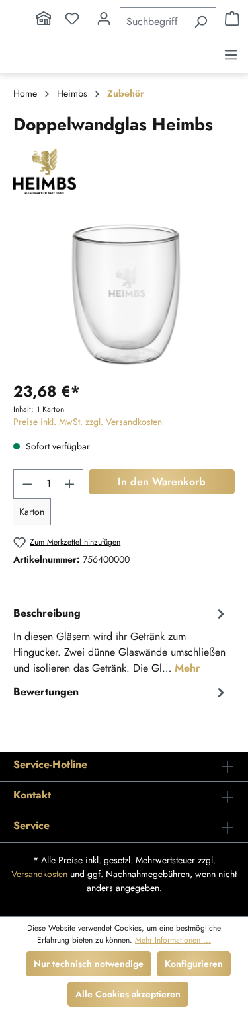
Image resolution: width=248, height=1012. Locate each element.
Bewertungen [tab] (46, 691)
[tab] (120, 640)
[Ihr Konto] (104, 18)
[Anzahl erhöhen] (70, 483)
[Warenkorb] (232, 18)
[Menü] (231, 55)
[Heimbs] (124, 171)
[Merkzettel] (72, 18)
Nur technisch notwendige (89, 963)
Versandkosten (39, 873)
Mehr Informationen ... (173, 940)
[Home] (43, 18)
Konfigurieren (194, 963)
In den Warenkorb (162, 481)
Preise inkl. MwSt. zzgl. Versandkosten (87, 421)
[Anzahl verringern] (27, 483)
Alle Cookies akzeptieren (128, 994)
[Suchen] (200, 21)
